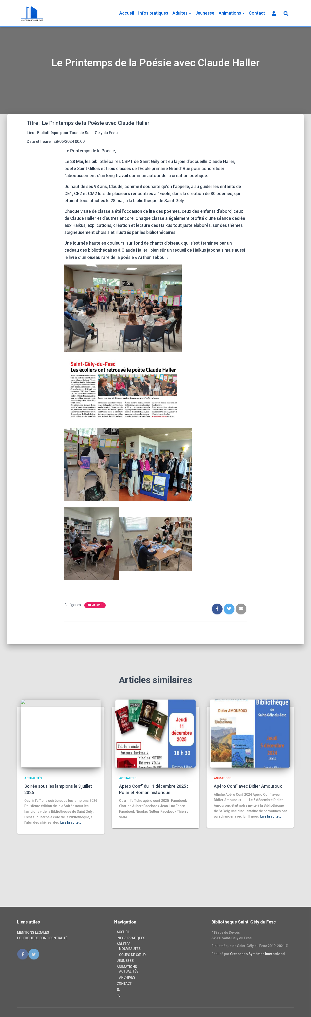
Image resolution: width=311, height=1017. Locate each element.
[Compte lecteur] (273, 13)
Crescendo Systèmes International (257, 954)
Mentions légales (33, 932)
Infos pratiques (153, 13)
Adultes (181, 13)
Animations (230, 13)
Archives (127, 977)
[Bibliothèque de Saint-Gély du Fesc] (32, 13)
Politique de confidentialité (42, 938)
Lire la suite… (70, 822)
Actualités (33, 778)
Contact (257, 13)
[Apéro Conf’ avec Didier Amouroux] (250, 733)
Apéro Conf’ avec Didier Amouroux (248, 786)
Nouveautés (130, 949)
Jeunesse (204, 13)
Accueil (126, 13)
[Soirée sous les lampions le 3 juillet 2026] (61, 733)
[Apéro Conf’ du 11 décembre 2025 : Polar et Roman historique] (155, 733)
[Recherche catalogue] (285, 13)
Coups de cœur (132, 955)
